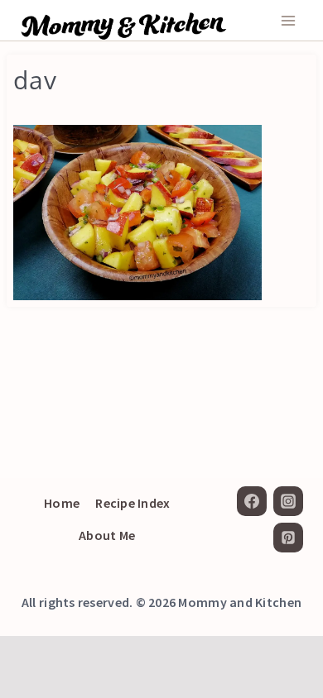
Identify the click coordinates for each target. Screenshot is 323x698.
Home (62, 503)
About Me (107, 535)
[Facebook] (252, 501)
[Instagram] (288, 501)
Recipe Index (132, 503)
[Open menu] (287, 20)
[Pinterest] (288, 537)
